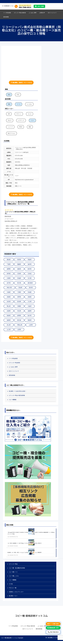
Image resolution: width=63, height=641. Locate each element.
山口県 (9, 329)
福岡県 (9, 269)
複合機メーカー (13, 595)
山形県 (31, 325)
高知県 (20, 287)
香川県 (19, 283)
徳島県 (9, 320)
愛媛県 (19, 264)
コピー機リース (13, 572)
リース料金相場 (13, 358)
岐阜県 (29, 269)
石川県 (29, 278)
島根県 (9, 315)
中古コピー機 (12, 587)
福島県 (19, 269)
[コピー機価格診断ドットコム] (8, 6)
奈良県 (9, 301)
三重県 (19, 292)
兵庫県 (9, 278)
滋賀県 (29, 311)
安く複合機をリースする (52, 637)
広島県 (19, 273)
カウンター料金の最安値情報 (17, 395)
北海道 (29, 273)
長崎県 (29, 297)
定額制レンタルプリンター (16, 591)
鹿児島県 (30, 283)
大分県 (29, 301)
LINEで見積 (40, 6)
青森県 (29, 259)
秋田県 (19, 259)
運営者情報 (12, 375)
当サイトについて (14, 371)
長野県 (19, 297)
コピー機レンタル (14, 576)
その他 (11, 584)
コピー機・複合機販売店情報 (17, 568)
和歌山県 (19, 325)
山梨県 (19, 329)
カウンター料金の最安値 (28, 626)
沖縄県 (19, 306)
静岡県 (19, 315)
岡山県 (9, 306)
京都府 (9, 292)
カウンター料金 (13, 564)
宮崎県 (9, 297)
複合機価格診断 (53, 627)
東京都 (19, 320)
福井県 (29, 264)
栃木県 (29, 315)
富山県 (9, 325)
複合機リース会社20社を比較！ (17, 391)
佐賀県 (9, 311)
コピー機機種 (12, 399)
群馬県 (9, 273)
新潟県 (19, 301)
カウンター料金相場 (14, 362)
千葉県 (9, 264)
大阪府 (29, 306)
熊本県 (31, 287)
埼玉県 (19, 311)
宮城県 (29, 292)
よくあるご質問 (13, 367)
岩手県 (9, 283)
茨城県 (19, 278)
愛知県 (9, 259)
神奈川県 (9, 287)
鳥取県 (29, 320)
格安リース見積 (53, 623)
